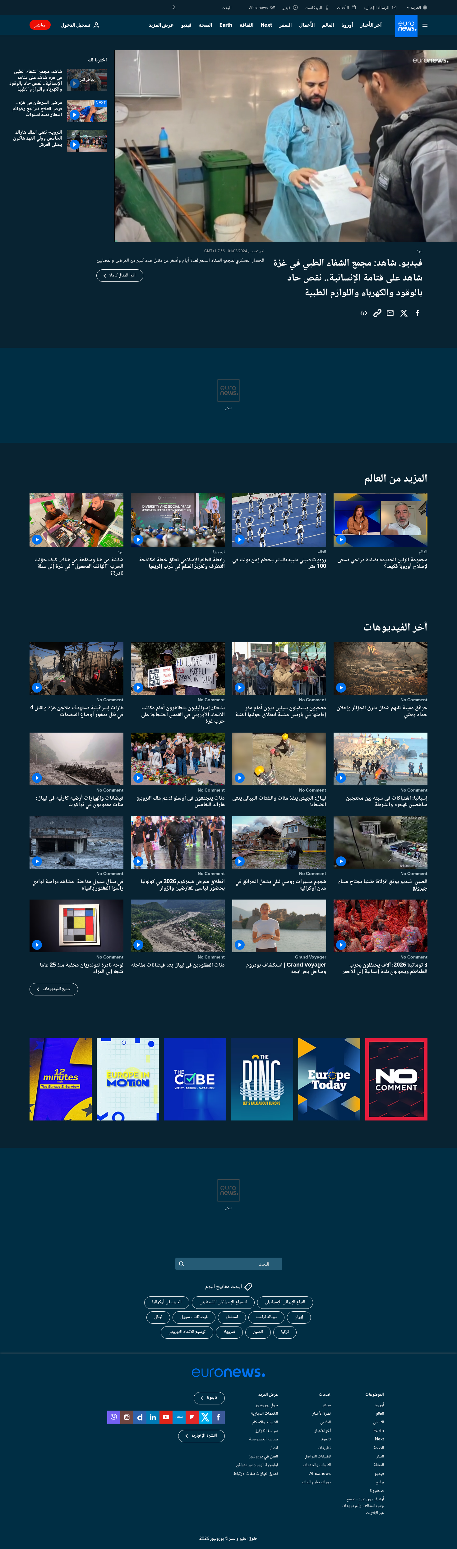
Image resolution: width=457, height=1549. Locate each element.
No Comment (413, 700)
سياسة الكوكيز (267, 1431)
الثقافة (246, 25)
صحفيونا (377, 1491)
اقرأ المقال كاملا (122, 275)
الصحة (205, 25)
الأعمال (307, 25)
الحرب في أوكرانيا (167, 1302)
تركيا (285, 1332)
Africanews (320, 1474)
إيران (299, 1317)
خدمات (325, 1395)
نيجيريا (219, 552)
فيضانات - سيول (194, 1317)
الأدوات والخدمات (317, 1465)
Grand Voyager (310, 957)
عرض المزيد (268, 1395)
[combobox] (205, 7)
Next (266, 25)
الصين (258, 1332)
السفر (285, 25)
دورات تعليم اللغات (316, 1482)
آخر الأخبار (370, 25)
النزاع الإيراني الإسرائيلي (285, 1302)
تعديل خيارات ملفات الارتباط (255, 1474)
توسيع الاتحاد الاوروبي (186, 1332)
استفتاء (232, 1317)
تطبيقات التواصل (317, 1457)
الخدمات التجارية (264, 1414)
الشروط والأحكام (265, 1422)
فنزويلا (229, 1332)
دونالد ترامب (266, 1317)
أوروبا (347, 25)
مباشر (40, 24)
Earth (225, 25)
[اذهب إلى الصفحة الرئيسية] (406, 26)
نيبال (158, 1317)
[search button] (174, 7)
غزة (120, 552)
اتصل (274, 1448)
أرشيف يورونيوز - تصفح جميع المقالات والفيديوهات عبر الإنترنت (363, 1506)
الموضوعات (374, 1395)
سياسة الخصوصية (263, 1439)
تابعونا (326, 1439)
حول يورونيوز (267, 1405)
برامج (380, 1482)
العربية (416, 7)
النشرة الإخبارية (204, 1436)
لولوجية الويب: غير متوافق (257, 1465)
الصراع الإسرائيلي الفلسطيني (223, 1302)
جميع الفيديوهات (56, 989)
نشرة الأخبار (321, 1414)
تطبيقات (324, 1448)
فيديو (186, 25)
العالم (328, 25)
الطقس (325, 1422)
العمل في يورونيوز (263, 1457)
